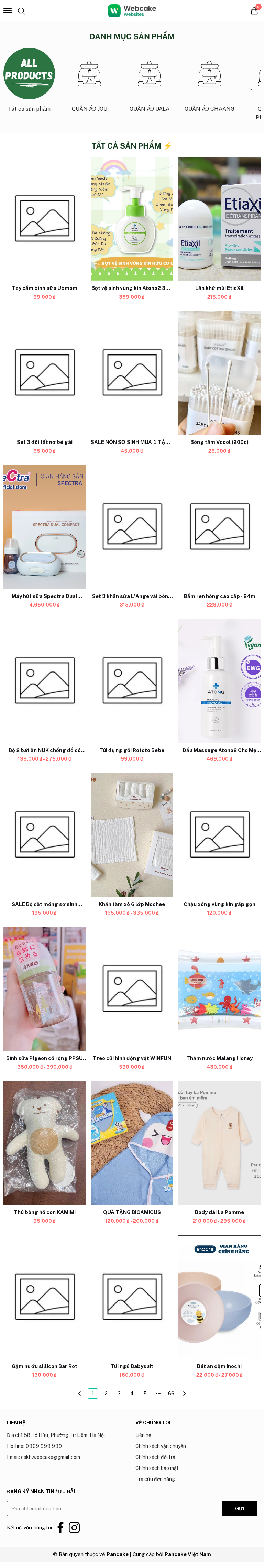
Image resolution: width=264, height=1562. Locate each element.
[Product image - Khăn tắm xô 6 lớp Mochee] (132, 835)
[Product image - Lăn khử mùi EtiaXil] (219, 219)
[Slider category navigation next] (251, 90)
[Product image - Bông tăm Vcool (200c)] (219, 373)
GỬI (239, 1508)
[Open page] (132, 10)
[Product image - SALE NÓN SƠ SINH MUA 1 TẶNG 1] (132, 373)
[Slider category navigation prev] (12, 90)
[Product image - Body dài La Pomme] (219, 1143)
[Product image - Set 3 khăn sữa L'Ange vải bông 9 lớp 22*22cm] (132, 527)
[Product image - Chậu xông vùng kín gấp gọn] (219, 835)
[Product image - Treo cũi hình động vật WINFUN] (132, 989)
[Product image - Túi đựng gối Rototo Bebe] (132, 681)
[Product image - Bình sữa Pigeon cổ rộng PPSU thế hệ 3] (44, 989)
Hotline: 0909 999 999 (34, 1446)
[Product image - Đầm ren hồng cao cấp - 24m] (219, 527)
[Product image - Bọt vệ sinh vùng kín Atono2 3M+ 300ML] (132, 219)
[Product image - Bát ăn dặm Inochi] (219, 1297)
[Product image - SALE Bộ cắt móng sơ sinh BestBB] (44, 835)
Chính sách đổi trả (155, 1457)
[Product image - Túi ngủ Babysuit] (132, 1297)
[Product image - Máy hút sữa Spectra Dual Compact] (44, 527)
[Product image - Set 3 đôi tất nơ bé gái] (44, 373)
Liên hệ (143, 1435)
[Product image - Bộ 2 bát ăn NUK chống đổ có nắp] (44, 681)
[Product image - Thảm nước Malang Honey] (219, 989)
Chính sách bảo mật (157, 1468)
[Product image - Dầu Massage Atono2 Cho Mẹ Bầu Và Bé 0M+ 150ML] (219, 681)
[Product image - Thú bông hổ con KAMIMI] (44, 1143)
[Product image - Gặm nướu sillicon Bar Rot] (44, 1297)
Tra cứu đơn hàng (155, 1479)
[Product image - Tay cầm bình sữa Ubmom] (44, 219)
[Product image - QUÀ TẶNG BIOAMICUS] (132, 1143)
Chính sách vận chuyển (160, 1446)
